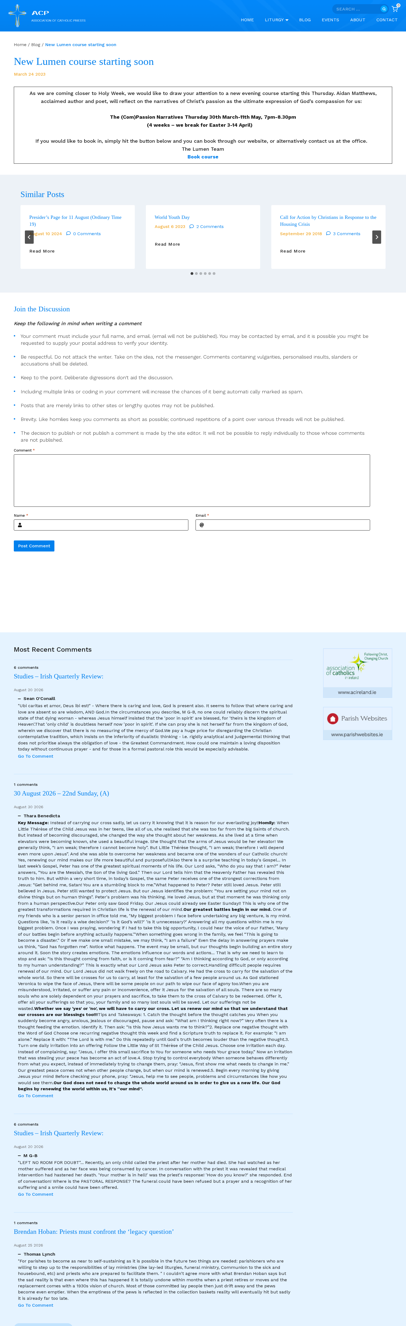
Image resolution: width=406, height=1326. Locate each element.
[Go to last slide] (29, 237)
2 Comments (210, 226)
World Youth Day (172, 217)
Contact (387, 19)
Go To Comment (35, 756)
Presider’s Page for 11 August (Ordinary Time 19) (75, 220)
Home (247, 19)
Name (21, 515)
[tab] (192, 273)
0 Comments (87, 233)
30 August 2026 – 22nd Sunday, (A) (61, 793)
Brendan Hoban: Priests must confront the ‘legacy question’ (95, 1231)
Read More (42, 251)
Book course (203, 157)
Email (202, 515)
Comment (24, 450)
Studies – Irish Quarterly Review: (59, 676)
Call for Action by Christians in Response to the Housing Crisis (328, 220)
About (357, 19)
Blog (305, 19)
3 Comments (346, 233)
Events (330, 19)
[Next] (376, 237)
